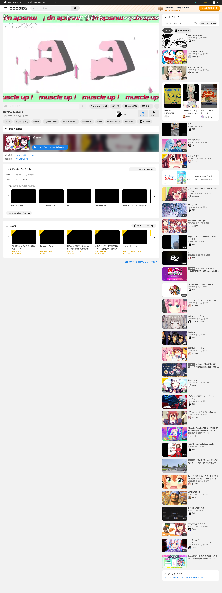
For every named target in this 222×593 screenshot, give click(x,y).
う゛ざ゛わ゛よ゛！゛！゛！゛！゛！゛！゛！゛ (202, 541)
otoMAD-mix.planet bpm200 (201, 284)
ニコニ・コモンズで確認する (142, 169)
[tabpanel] (190, 301)
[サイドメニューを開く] (5, 8)
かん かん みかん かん (196, 524)
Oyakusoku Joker (195, 51)
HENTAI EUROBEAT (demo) (169, 111)
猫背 (125, 114)
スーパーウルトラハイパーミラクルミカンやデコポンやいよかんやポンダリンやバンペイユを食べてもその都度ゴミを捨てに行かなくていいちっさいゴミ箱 (203, 477)
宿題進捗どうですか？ (197, 348)
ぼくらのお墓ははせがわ (25, 155)
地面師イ (191, 332)
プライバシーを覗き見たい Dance (202, 412)
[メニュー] (156, 106)
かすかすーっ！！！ (196, 67)
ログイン (193, 2)
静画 (14, 2)
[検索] (75, 8)
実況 (39, 2)
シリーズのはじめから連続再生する (52, 147)
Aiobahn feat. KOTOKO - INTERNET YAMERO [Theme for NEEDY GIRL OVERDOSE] (203, 429)
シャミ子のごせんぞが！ (198, 220)
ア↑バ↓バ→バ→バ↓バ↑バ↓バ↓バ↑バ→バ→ (203, 189)
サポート (154, 115)
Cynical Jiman (194, 140)
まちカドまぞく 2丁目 (194, 577)
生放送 (19, 2)
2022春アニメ (177, 577)
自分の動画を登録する (21, 213)
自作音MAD (37, 137)
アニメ (167, 577)
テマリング (192, 204)
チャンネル (27, 2)
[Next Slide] (154, 196)
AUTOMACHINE (21, 159)
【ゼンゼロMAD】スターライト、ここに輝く (203, 397)
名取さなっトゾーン (196, 316)
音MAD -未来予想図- (196, 508)
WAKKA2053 (194, 492)
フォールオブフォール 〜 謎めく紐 (202, 300)
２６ (190, 124)
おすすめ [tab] (167, 30)
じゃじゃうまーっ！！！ (198, 380)
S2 (189, 252)
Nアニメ (46, 2)
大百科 (34, 2)
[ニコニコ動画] (18, 8)
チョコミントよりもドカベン (208, 111)
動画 (9, 2)
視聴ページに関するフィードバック (142, 262)
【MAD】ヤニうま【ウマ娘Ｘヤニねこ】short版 (190, 111)
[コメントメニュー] (215, 17)
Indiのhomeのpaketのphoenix (201, 444)
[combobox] (50, 8)
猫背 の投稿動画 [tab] (183, 30)
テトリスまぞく (194, 156)
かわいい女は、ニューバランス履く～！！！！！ (202, 237)
